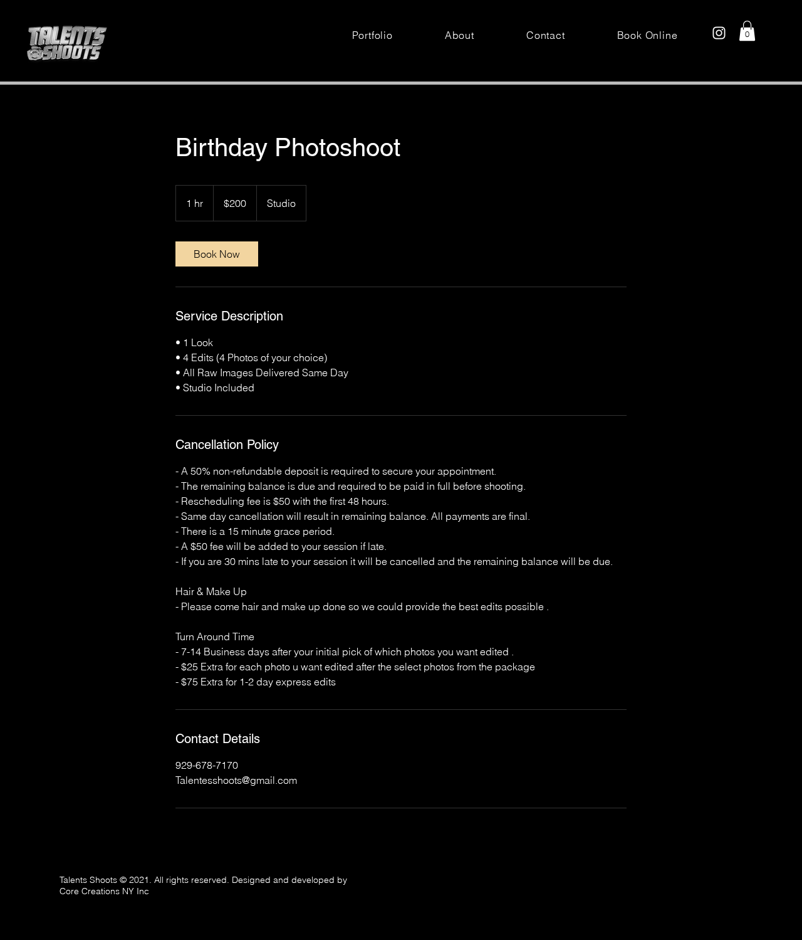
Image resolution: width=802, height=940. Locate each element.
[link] (216, 254)
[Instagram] (719, 32)
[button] (747, 31)
